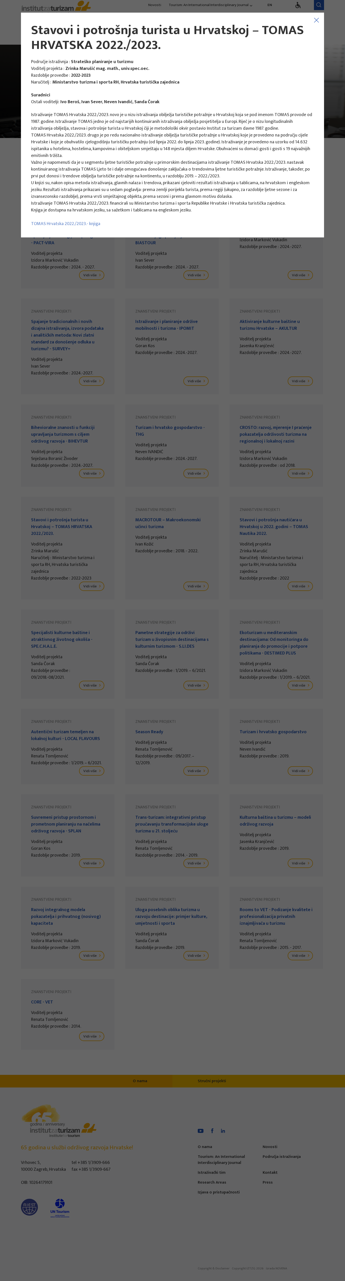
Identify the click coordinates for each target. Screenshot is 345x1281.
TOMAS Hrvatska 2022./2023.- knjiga (65, 224)
